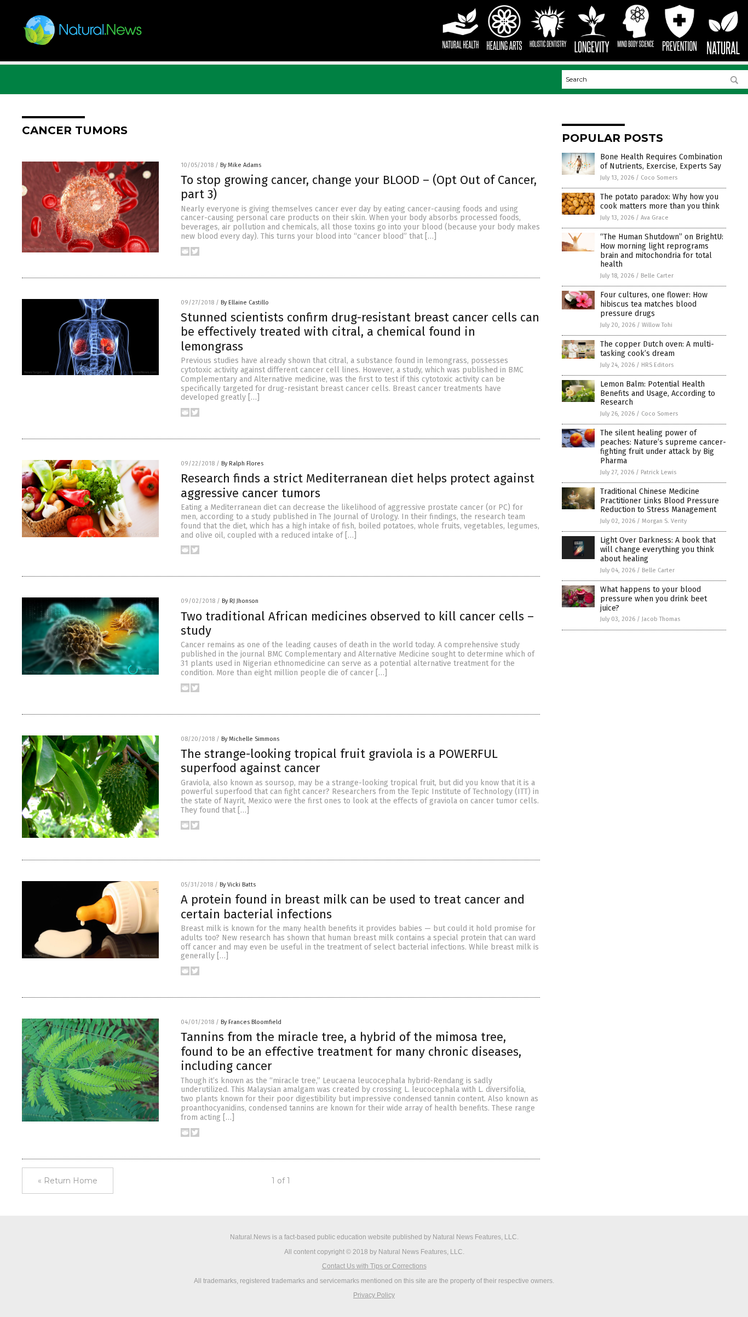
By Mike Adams (240, 165)
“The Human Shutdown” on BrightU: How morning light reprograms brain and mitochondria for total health (661, 250)
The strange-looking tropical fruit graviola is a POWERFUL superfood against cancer (339, 760)
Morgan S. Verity (664, 521)
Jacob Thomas (661, 619)
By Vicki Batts (238, 884)
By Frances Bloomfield (251, 1022)
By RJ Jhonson (240, 601)
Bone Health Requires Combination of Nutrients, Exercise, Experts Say (661, 161)
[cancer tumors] (83, 45)
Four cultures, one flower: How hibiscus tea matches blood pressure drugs (653, 304)
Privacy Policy (374, 1295)
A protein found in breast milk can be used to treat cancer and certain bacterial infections (353, 906)
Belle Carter (657, 275)
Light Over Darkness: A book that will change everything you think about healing (658, 549)
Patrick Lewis (658, 472)
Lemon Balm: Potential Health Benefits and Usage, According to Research (657, 393)
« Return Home (67, 1181)
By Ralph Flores (242, 463)
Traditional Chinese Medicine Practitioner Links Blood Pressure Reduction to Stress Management (659, 501)
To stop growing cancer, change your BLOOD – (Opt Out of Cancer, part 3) (359, 187)
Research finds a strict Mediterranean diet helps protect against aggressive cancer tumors (357, 485)
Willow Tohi (657, 325)
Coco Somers (659, 177)
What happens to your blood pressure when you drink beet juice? (653, 599)
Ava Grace (655, 217)
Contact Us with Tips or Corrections (374, 1266)
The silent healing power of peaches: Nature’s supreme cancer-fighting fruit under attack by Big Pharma (663, 446)
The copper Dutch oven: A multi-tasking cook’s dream (657, 349)
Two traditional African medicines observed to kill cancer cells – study (357, 623)
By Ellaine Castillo (245, 302)
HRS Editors (657, 365)
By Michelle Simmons (250, 739)
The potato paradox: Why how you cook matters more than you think (660, 201)
